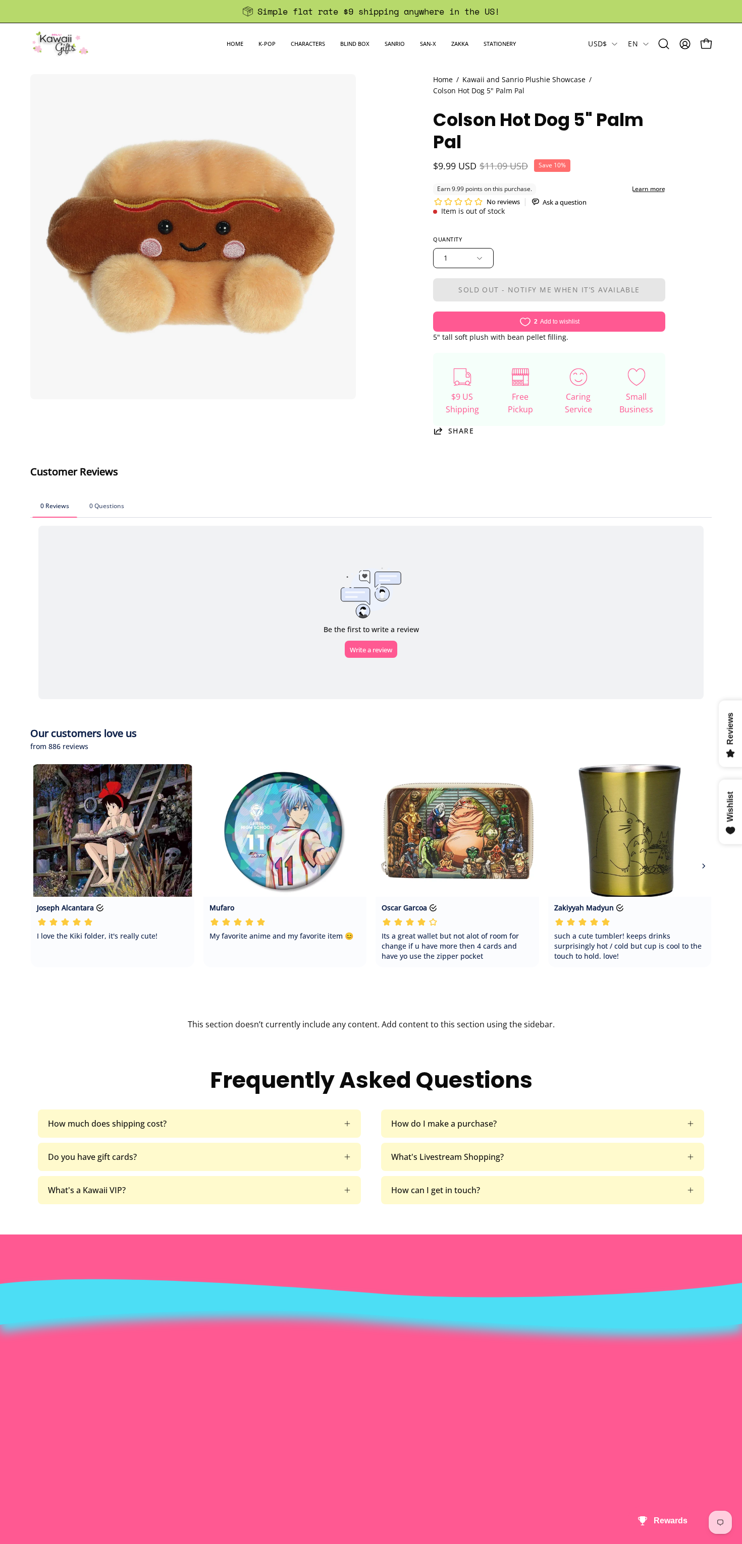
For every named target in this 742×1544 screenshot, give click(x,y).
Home (443, 79)
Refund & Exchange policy (255, 1362)
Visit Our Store (374, 1329)
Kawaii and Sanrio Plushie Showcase (524, 79)
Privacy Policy (231, 1412)
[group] (371, 11)
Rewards (222, 1345)
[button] (267, 43)
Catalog (220, 1379)
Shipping (363, 1362)
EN (633, 43)
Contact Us (367, 1345)
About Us (223, 1329)
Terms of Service (237, 1395)
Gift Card (363, 1379)
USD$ (597, 43)
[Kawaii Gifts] (60, 43)
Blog (354, 1395)
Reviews (361, 1412)
